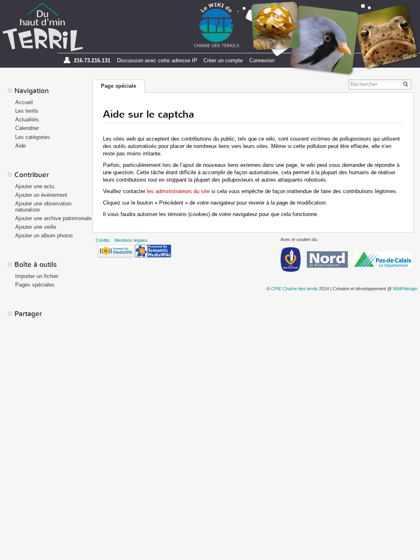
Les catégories (32, 137)
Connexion (261, 60)
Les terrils (27, 111)
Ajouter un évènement (41, 195)
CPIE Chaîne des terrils (294, 288)
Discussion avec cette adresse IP (157, 60)
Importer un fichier (36, 276)
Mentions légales (131, 240)
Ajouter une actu (34, 186)
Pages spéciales (35, 285)
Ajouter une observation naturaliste (43, 206)
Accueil (24, 102)
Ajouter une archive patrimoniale (53, 218)
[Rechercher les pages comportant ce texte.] (407, 84)
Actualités (27, 119)
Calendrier (27, 128)
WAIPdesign (405, 288)
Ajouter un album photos (44, 235)
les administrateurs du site (178, 191)
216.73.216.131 (92, 60)
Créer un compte (223, 60)
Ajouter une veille (35, 227)
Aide (20, 146)
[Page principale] (42, 27)
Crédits (103, 240)
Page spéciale (118, 86)
